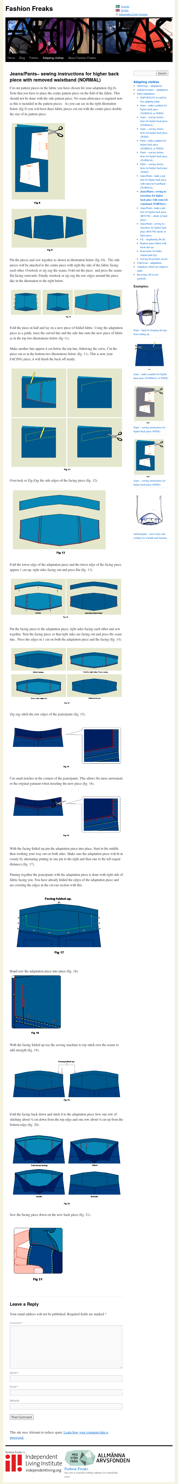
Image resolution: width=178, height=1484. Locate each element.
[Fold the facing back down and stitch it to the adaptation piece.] (66, 1204)
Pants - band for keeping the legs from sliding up (150, 332)
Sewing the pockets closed (153, 258)
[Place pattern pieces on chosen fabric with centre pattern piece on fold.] (39, 204)
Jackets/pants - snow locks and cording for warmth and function (150, 535)
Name (14, 1372)
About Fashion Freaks (82, 58)
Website (14, 1400)
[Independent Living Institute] (33, 1471)
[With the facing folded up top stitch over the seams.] (66, 1103)
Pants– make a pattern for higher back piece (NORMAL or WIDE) (153, 144)
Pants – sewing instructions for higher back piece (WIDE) (153, 168)
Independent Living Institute (133, 14)
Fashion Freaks (29, 8)
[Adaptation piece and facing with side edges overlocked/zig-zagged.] (59, 554)
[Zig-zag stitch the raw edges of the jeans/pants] (66, 767)
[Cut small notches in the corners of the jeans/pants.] (66, 838)
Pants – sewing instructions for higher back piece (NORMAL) (153, 156)
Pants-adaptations (146, 93)
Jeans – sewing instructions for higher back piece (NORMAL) (153, 121)
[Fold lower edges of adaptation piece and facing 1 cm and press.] (66, 618)
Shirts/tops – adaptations (149, 85)
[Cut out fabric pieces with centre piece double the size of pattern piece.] (49, 209)
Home (11, 58)
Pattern (33, 58)
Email (14, 1386)
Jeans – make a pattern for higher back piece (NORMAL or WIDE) (153, 109)
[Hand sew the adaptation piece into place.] (36, 1004)
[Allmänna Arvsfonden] (97, 1464)
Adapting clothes (53, 58)
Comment (16, 1323)
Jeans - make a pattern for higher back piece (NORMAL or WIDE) (151, 376)
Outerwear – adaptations (149, 262)
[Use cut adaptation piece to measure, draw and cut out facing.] (66, 469)
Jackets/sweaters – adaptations (152, 89)
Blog (22, 58)
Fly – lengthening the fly (152, 239)
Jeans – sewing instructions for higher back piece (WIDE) (153, 132)
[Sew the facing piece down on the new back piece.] (40, 1283)
